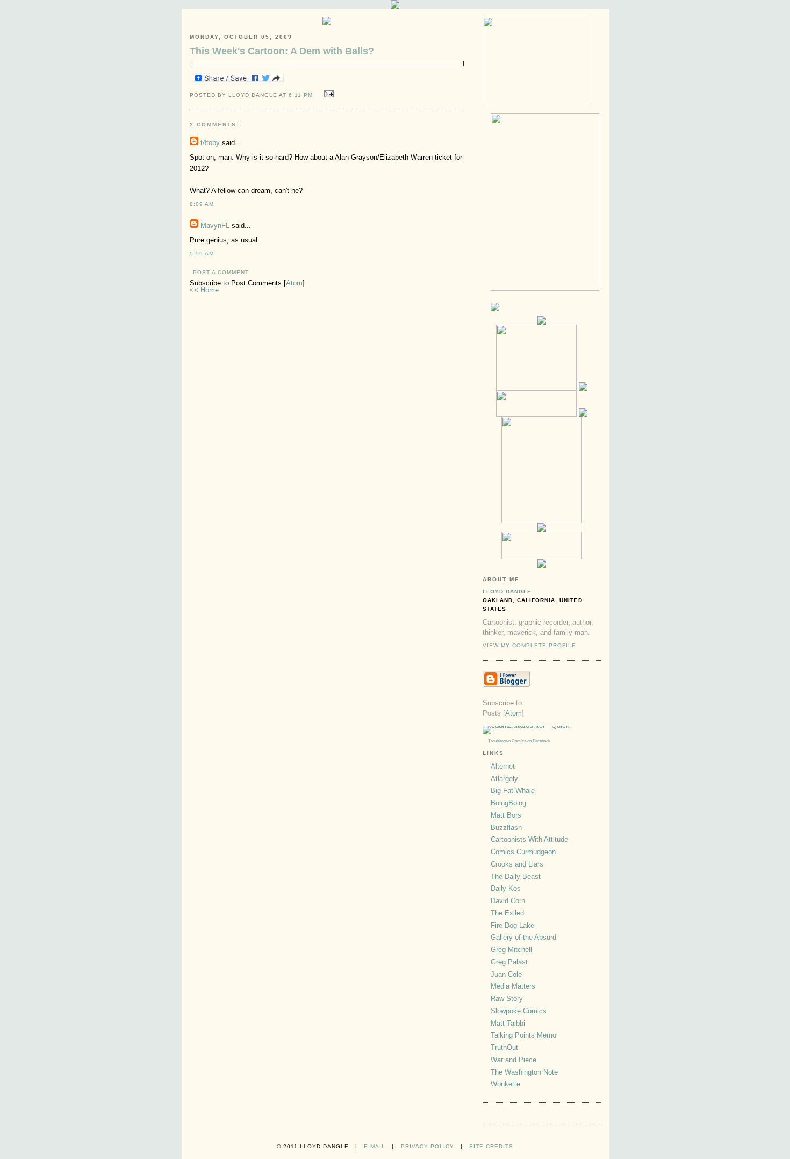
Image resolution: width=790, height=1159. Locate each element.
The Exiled (507, 913)
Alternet (503, 766)
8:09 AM (202, 204)
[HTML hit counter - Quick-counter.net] (542, 725)
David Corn (508, 901)
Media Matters (513, 986)
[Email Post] (327, 94)
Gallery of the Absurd (523, 937)
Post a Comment (221, 272)
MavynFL (214, 225)
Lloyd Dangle (507, 592)
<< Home (204, 290)
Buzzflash (506, 828)
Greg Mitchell (511, 950)
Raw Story (507, 999)
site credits (491, 1146)
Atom (294, 283)
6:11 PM (302, 95)
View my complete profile (529, 645)
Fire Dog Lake (512, 925)
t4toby (210, 143)
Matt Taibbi (508, 1023)
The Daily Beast (516, 876)
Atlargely (504, 779)
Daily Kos (506, 888)
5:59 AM (202, 253)
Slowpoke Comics (519, 1011)
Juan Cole (506, 974)
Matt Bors (506, 815)
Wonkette (505, 1084)
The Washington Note (524, 1072)
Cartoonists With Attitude (529, 839)
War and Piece (513, 1060)
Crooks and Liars (517, 864)
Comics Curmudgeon (523, 852)
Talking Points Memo (523, 1035)
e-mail (374, 1146)
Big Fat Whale (513, 790)
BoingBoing (508, 803)
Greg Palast (509, 962)
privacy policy (427, 1146)
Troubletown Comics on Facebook (519, 741)
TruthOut (504, 1047)
